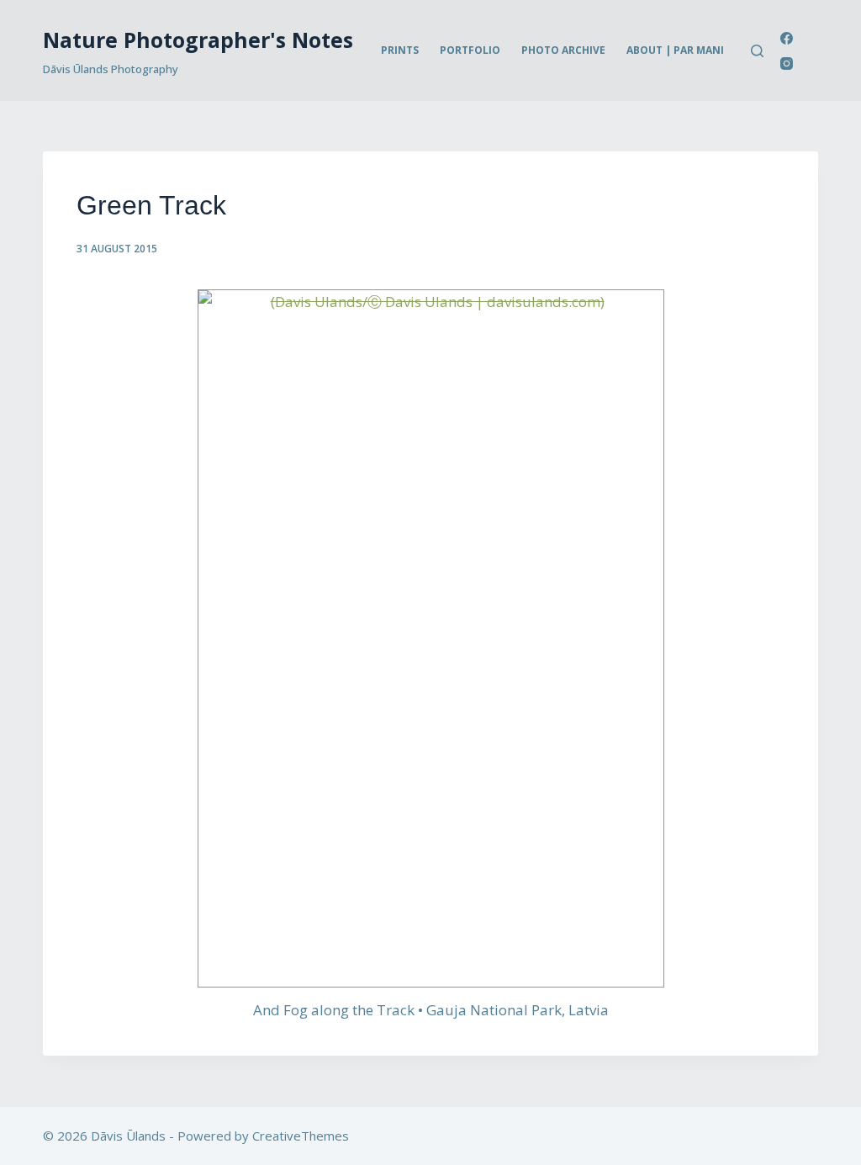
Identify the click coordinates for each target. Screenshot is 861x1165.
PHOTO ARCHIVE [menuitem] (563, 50)
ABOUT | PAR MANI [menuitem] (675, 50)
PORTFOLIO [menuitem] (470, 50)
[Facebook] (786, 38)
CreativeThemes (300, 1135)
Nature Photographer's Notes (198, 39)
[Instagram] (786, 63)
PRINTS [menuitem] (400, 50)
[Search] (757, 51)
